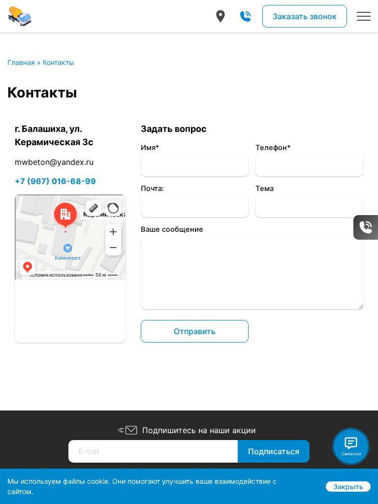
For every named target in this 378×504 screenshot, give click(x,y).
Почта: (152, 188)
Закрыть (348, 486)
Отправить (195, 331)
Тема (264, 188)
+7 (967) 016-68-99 (55, 181)
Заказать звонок (305, 16)
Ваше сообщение (172, 229)
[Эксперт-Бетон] (19, 16)
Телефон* (273, 147)
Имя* (150, 147)
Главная (21, 62)
